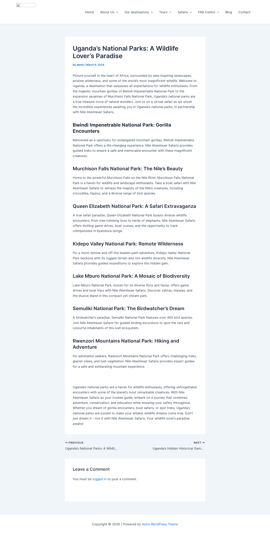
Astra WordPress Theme (160, 524)
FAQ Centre (206, 12)
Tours (163, 12)
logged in (100, 479)
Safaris (183, 12)
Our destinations (137, 12)
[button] (116, 12)
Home (89, 12)
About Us (107, 12)
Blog (228, 12)
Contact (244, 12)
